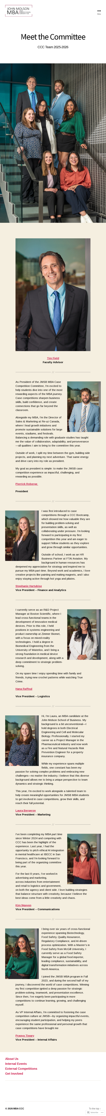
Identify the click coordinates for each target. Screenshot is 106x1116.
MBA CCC (18, 1108)
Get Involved (14, 1073)
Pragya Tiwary (25, 1035)
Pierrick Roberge (27, 483)
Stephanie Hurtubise (29, 586)
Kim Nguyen (23, 905)
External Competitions (21, 1068)
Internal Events (16, 1063)
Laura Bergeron (26, 810)
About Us (11, 1059)
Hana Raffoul (24, 688)
